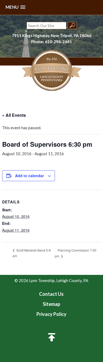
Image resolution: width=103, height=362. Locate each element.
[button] (15, 7)
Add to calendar (29, 175)
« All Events (14, 115)
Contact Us (51, 294)
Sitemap (51, 304)
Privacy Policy (51, 314)
